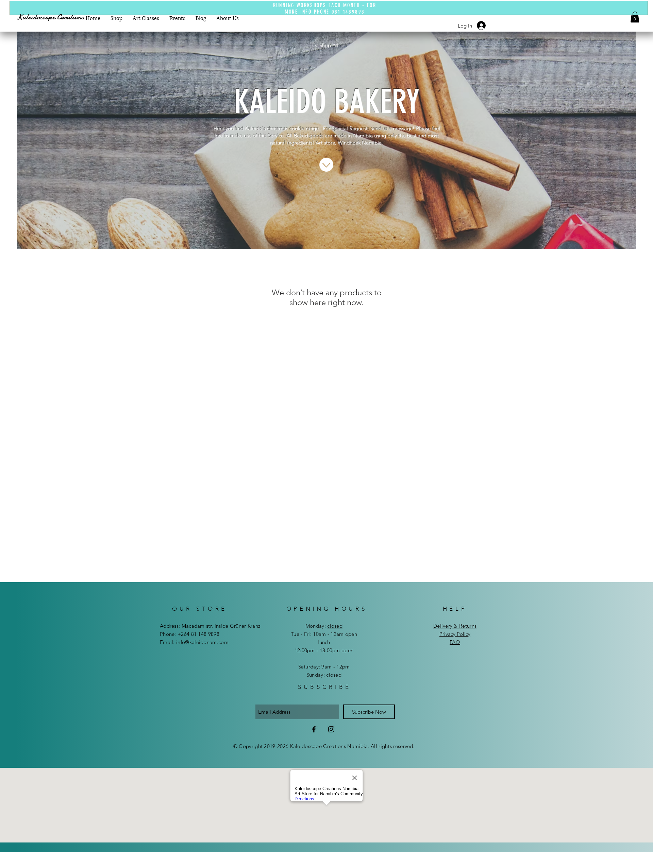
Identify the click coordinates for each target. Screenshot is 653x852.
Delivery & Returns (454, 626)
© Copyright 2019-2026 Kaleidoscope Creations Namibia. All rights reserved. (324, 746)
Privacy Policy (454, 634)
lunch (324, 642)
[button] (634, 17)
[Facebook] (314, 729)
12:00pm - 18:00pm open (324, 650)
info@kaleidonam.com (202, 642)
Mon (310, 626)
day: (329, 626)
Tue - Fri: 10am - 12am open (324, 634)
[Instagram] (331, 729)
